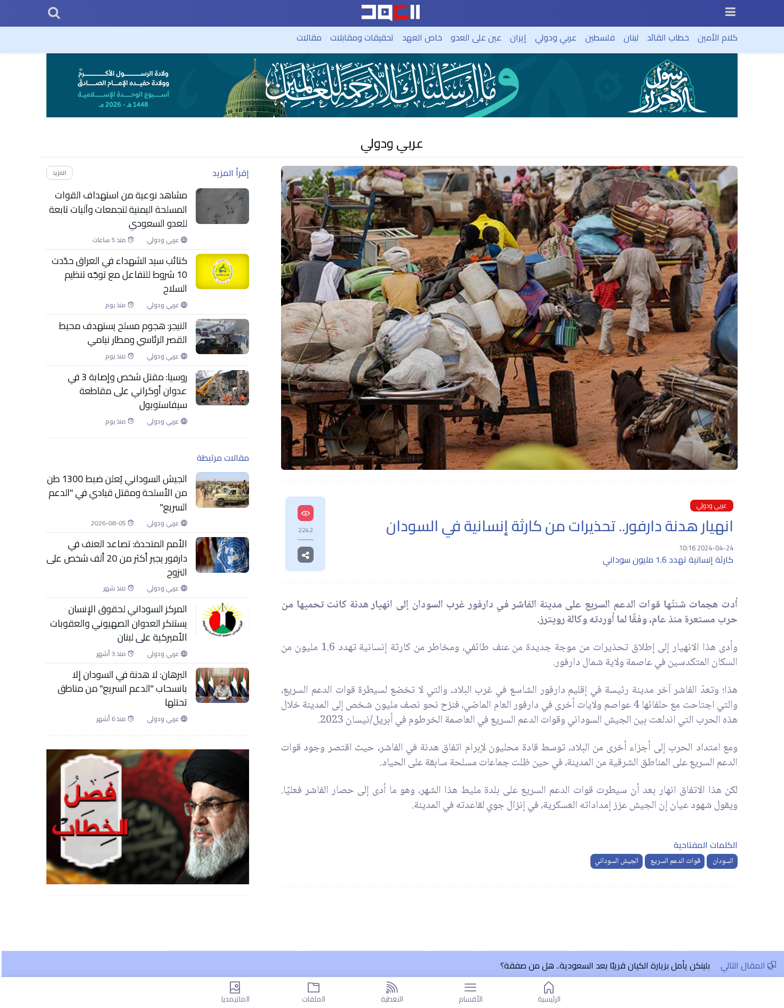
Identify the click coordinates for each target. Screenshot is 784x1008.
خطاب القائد (668, 37)
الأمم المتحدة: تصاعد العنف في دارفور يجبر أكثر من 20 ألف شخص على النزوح (116, 558)
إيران (518, 37)
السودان (722, 861)
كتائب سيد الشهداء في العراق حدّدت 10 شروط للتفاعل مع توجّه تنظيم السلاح (119, 275)
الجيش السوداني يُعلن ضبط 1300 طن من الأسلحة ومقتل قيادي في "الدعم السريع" (117, 493)
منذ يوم (116, 305)
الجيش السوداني (616, 861)
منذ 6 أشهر (112, 719)
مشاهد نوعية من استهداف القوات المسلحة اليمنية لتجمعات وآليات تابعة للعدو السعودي (118, 209)
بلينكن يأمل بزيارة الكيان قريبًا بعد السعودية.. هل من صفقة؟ (605, 965)
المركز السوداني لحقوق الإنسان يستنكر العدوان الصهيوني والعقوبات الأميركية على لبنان (118, 623)
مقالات (309, 37)
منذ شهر (115, 588)
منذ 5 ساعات (109, 240)
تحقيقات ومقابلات (362, 37)
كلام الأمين (718, 37)
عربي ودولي (556, 37)
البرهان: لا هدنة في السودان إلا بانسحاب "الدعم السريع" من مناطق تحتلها (122, 689)
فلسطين (600, 37)
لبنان (630, 37)
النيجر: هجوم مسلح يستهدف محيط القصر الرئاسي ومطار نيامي (123, 333)
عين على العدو (476, 37)
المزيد (59, 172)
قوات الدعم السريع (674, 861)
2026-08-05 (109, 523)
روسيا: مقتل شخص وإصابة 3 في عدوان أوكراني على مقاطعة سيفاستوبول (127, 391)
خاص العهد (422, 37)
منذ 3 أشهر (112, 654)
